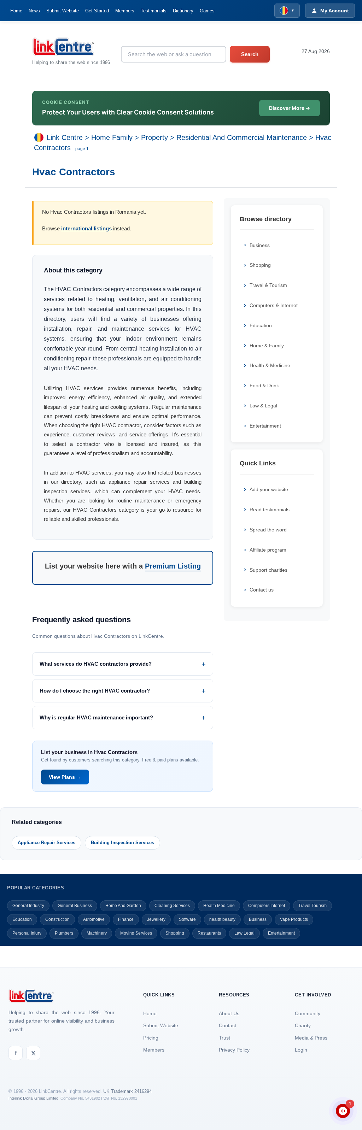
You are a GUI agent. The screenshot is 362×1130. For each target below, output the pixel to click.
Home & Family (267, 345)
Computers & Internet (274, 305)
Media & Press (311, 1038)
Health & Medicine (270, 365)
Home (16, 10)
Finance (126, 919)
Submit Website (62, 10)
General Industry (28, 905)
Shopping (260, 265)
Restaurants (209, 933)
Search (249, 54)
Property (154, 137)
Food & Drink (264, 385)
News (34, 10)
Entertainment (265, 426)
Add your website (269, 489)
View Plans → (65, 777)
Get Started (97, 10)
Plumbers (64, 933)
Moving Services (136, 933)
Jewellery (156, 919)
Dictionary (183, 10)
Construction (57, 919)
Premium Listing (173, 566)
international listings (86, 228)
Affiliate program (268, 550)
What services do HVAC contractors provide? (96, 664)
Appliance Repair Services (46, 842)
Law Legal (244, 933)
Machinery (97, 933)
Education (261, 325)
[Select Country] (40, 137)
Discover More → (289, 108)
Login (301, 1050)
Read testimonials (270, 509)
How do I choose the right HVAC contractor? (95, 691)
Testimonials (154, 10)
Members (124, 10)
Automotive (94, 919)
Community (307, 1013)
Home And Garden (123, 905)
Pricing (150, 1038)
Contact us (262, 590)
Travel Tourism (312, 905)
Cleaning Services (172, 905)
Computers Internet (266, 905)
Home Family (112, 137)
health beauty (222, 919)
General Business (75, 905)
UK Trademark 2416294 (127, 1091)
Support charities (268, 570)
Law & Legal (263, 405)
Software (187, 919)
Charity (303, 1025)
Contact (227, 1025)
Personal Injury (26, 933)
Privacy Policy (234, 1050)
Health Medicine (219, 905)
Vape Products (294, 919)
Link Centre (65, 137)
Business (260, 245)
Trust (224, 1038)
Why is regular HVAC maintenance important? (96, 717)
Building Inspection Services (122, 842)
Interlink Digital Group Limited (33, 1098)
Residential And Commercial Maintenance (241, 137)
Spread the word (268, 529)
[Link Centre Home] (71, 47)
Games (207, 10)
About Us (229, 1013)
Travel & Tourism (268, 285)
